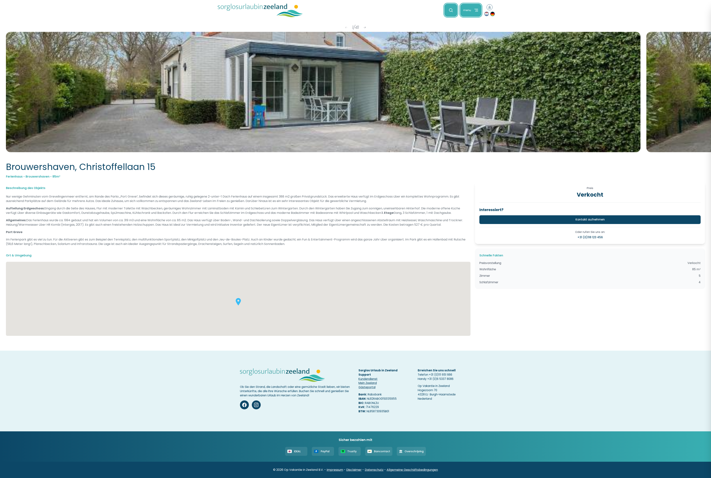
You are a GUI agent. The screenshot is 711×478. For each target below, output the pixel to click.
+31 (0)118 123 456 (590, 237)
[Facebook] (244, 404)
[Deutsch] (492, 14)
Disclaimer (354, 470)
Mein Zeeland (367, 383)
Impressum (335, 470)
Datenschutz (374, 470)
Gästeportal (366, 387)
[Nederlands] (486, 14)
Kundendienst (368, 379)
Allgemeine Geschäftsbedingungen (412, 470)
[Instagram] (256, 404)
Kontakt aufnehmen (590, 219)
